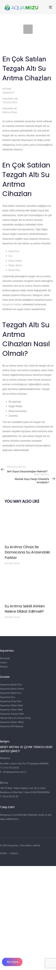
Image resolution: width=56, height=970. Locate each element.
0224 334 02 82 (10, 796)
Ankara (5, 758)
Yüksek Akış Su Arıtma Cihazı (15, 718)
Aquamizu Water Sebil (11, 705)
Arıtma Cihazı (9, 112)
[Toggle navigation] (44, 7)
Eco (11, 255)
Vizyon (3, 662)
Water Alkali (15, 265)
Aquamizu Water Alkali (12, 722)
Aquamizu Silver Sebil (11, 709)
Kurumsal (5, 658)
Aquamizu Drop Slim (10, 701)
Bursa (4, 783)
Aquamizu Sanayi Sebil (12, 713)
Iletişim (14, 853)
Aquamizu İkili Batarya (11, 726)
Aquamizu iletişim (12, 304)
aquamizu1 (8, 92)
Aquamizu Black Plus (11, 684)
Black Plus (14, 270)
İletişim (4, 666)
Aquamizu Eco (7, 697)
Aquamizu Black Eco (10, 693)
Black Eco (14, 251)
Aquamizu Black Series (12, 688)
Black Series (15, 260)
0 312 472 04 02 (11, 767)
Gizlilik (3, 853)
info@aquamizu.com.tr (14, 772)
